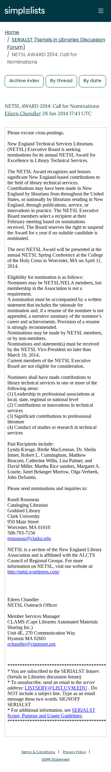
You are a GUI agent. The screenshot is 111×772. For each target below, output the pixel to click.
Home (12, 32)
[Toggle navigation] (100, 10)
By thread (61, 80)
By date (92, 80)
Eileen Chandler (23, 113)
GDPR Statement (56, 759)
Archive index (24, 80)
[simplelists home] (23, 11)
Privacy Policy (74, 751)
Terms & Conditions (38, 751)
